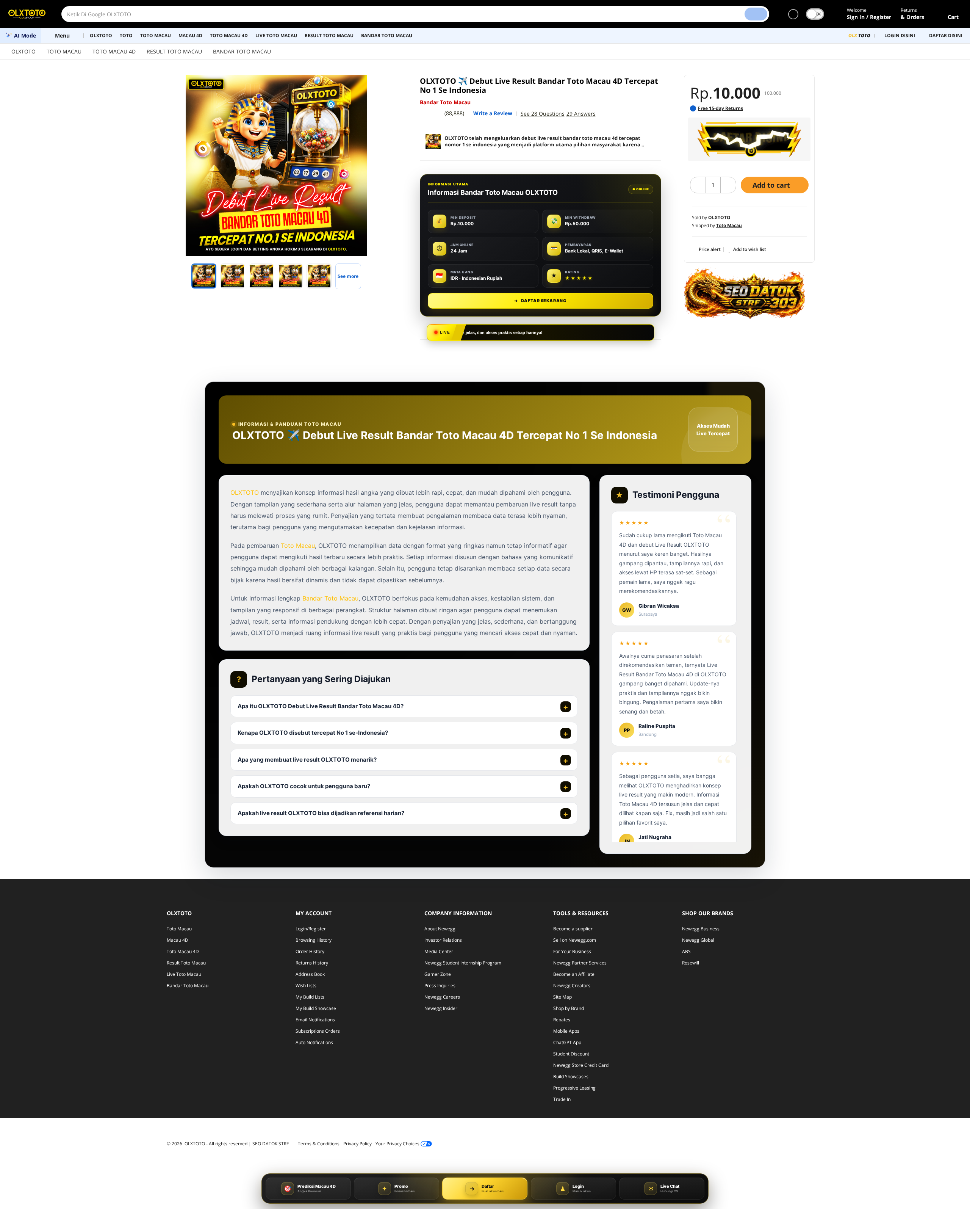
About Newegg (439, 928)
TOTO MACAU (64, 51)
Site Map (562, 997)
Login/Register (311, 928)
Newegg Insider (440, 1008)
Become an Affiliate (574, 974)
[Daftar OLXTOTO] (749, 139)
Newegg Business (701, 928)
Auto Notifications (314, 1042)
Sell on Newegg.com (574, 940)
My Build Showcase (316, 1008)
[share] (387, 84)
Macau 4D (177, 940)
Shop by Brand (568, 1008)
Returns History (312, 963)
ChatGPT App (567, 1042)
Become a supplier (573, 928)
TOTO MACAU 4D (114, 51)
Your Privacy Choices (398, 1143)
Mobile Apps (566, 1031)
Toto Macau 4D (183, 951)
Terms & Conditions (319, 1143)
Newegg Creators (571, 985)
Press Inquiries (439, 985)
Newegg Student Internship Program (462, 963)
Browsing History (314, 940)
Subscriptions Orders (318, 1031)
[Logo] (27, 14)
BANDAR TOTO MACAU (242, 51)
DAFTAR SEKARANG (540, 300)
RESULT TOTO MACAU (174, 51)
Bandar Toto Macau (330, 598)
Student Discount (571, 1054)
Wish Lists (306, 985)
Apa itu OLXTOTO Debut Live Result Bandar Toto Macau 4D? (321, 706)
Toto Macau (298, 545)
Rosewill (690, 963)
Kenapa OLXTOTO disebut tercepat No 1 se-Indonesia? (313, 733)
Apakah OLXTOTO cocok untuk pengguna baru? (304, 786)
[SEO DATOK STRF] (744, 293)
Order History (310, 951)
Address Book (310, 974)
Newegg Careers (442, 997)
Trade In (562, 1099)
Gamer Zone (437, 974)
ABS (686, 951)
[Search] (756, 14)
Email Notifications (315, 1019)
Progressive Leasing (574, 1088)
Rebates (561, 1019)
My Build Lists (310, 997)
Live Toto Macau (184, 974)
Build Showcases (570, 1076)
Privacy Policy (357, 1143)
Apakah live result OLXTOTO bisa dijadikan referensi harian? (321, 813)
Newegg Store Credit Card (581, 1065)
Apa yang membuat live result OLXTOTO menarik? (307, 759)
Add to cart (772, 185)
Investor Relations (443, 940)
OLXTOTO (23, 51)
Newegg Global (698, 940)
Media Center (438, 951)
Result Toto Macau (186, 963)
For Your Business (572, 951)
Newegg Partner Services (580, 963)
